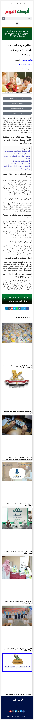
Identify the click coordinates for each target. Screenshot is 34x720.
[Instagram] (18, 711)
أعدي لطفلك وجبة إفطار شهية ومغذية (17, 151)
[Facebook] (23, 711)
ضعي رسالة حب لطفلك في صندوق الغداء (17, 157)
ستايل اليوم (22, 64)
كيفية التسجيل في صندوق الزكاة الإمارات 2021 (19, 694)
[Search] (3, 18)
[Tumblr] (13, 711)
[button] (17, 23)
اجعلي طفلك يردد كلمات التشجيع (19, 164)
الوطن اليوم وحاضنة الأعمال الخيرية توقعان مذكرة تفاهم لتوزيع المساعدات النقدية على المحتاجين (18, 458)
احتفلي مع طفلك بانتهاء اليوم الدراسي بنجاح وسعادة (17, 167)
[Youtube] (10, 711)
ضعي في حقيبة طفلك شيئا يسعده (19, 153)
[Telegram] (16, 711)
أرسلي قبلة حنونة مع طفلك (21, 161)
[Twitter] (21, 711)
